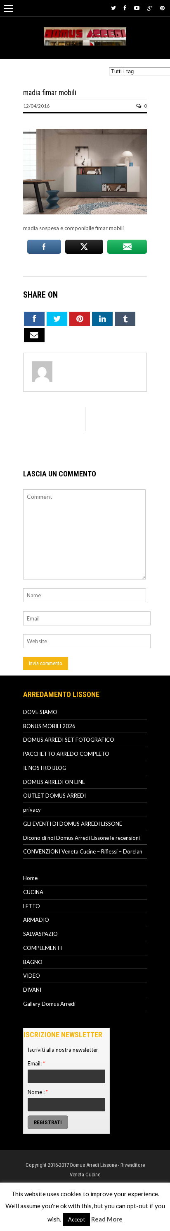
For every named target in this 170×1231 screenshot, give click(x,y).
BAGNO (32, 962)
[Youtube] (136, 8)
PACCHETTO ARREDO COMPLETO (66, 753)
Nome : (38, 1092)
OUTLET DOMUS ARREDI (54, 795)
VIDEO (31, 975)
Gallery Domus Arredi (49, 1003)
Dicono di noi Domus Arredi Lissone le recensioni (81, 837)
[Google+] (149, 8)
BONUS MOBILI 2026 (49, 726)
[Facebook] (125, 8)
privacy (32, 809)
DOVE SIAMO (40, 712)
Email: (36, 1063)
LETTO (31, 906)
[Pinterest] (162, 8)
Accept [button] (76, 1219)
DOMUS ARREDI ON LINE (54, 782)
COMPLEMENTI (42, 948)
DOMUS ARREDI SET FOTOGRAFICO (68, 739)
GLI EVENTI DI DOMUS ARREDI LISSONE (72, 823)
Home (30, 878)
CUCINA (33, 892)
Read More (107, 1219)
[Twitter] (113, 8)
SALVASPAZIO (40, 933)
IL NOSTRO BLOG (44, 768)
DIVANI (32, 989)
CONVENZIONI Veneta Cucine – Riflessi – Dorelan (82, 851)
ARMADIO (36, 919)
